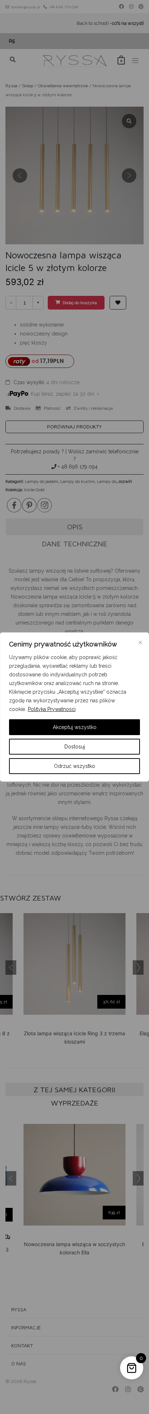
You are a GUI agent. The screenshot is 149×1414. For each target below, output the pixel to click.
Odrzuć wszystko (74, 766)
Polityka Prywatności (52, 709)
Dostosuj (74, 747)
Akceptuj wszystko (75, 727)
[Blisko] (140, 642)
